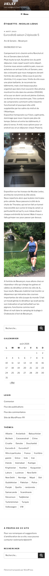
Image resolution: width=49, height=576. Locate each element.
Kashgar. (32, 463)
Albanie (8, 433)
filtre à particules (13, 453)
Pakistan (24, 482)
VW (22, 507)
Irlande (8, 463)
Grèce (17, 458)
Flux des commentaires (15, 412)
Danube (19, 443)
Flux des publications (13, 407)
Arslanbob (20, 433)
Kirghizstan (10, 468)
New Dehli (31, 473)
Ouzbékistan (11, 482)
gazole (8, 458)
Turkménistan (11, 502)
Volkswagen (11, 507)
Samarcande (11, 492)
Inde (26, 458)
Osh (40, 477)
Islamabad (20, 463)
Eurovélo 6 (10, 448)
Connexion (9, 401)
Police (34, 482)
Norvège (22, 477)
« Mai (12, 382)
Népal (32, 477)
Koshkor (23, 468)
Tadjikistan (24, 497)
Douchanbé (31, 443)
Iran (33, 458)
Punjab (8, 487)
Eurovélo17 (24, 448)
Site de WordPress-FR (14, 417)
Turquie (25, 502)
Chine (35, 438)
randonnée (30, 487)
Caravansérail (22, 438)
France (27, 453)
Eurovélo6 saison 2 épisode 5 (21, 34)
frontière (38, 453)
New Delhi (10, 477)
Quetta (18, 487)
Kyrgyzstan (35, 468)
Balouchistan (35, 433)
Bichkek (9, 438)
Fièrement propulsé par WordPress (18, 570)
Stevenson (10, 497)
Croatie (8, 443)
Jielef (10, 4)
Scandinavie (26, 492)
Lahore (8, 473)
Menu (25, 14)
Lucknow (19, 473)
